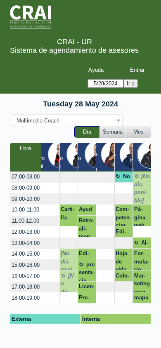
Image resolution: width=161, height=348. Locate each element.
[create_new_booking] (50, 177)
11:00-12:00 (25, 221)
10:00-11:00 (25, 210)
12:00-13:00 (26, 232)
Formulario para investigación (141, 260)
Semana (113, 132)
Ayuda (96, 70)
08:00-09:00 (26, 188)
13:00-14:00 (26, 243)
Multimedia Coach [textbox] (38, 121)
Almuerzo (141, 244)
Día (87, 132)
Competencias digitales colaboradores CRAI (123, 216)
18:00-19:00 (26, 298)
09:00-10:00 (26, 199)
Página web (139, 216)
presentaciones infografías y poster (87, 271)
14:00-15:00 (26, 254)
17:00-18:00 (26, 287)
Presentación (86, 298)
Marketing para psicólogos (142, 282)
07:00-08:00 (26, 177)
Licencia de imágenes (87, 287)
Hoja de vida (121, 260)
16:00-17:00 (26, 276)
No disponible (123, 177)
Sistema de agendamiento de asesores (74, 50)
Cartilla (67, 213)
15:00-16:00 (26, 265)
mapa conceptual (141, 298)
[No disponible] (142, 188)
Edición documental (123, 232)
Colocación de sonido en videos (123, 277)
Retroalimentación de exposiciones (87, 227)
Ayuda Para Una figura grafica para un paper (86, 210)
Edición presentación (86, 254)
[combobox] (68, 120)
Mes (138, 132)
